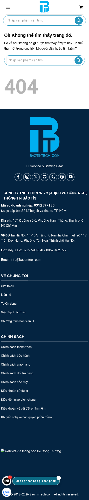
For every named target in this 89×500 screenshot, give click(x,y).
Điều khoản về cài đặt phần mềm (23, 408)
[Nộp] (79, 21)
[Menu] (8, 7)
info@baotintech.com (26, 260)
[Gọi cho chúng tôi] (53, 177)
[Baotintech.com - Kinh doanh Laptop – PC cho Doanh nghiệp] (44, 7)
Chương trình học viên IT (17, 321)
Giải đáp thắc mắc (13, 312)
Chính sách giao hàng (15, 364)
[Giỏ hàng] (81, 7)
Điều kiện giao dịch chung (18, 399)
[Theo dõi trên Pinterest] (62, 177)
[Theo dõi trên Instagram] (27, 177)
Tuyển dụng (9, 303)
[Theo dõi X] (36, 177)
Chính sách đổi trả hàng (17, 373)
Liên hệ (6, 295)
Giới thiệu (7, 286)
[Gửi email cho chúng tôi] (44, 177)
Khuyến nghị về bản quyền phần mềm (26, 417)
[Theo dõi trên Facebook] (18, 177)
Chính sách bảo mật (14, 382)
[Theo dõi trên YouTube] (71, 177)
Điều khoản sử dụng (14, 391)
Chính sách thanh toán (16, 347)
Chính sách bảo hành (15, 355)
